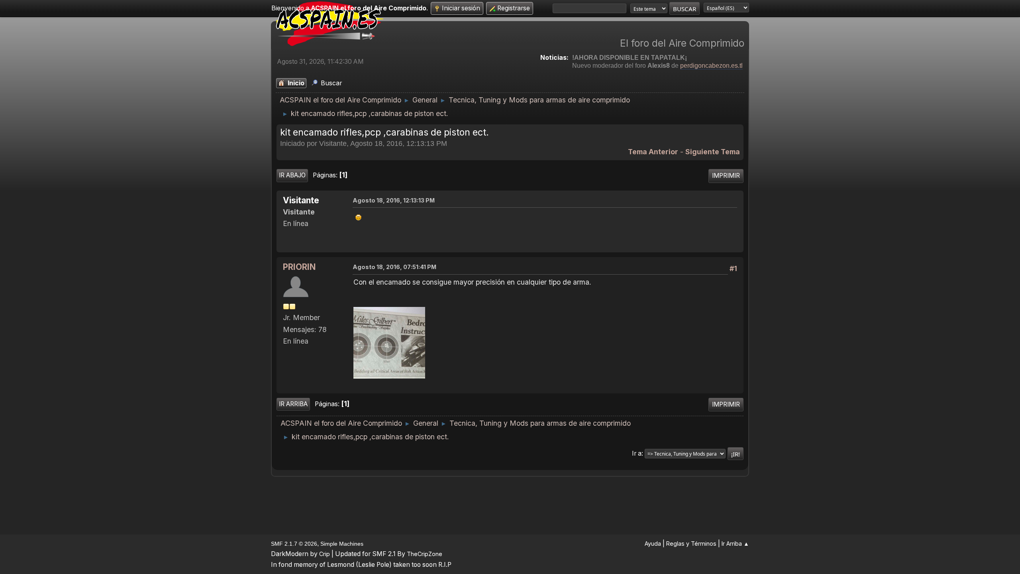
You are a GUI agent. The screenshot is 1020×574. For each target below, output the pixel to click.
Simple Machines (341, 544)
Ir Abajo (292, 175)
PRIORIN (299, 267)
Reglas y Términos (691, 543)
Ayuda (653, 543)
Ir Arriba (293, 404)
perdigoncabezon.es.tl (711, 65)
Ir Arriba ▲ (735, 543)
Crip (324, 553)
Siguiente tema (712, 151)
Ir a (636, 453)
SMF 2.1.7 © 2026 (294, 544)
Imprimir (726, 175)
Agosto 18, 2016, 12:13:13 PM (394, 200)
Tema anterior (653, 151)
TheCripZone (424, 553)
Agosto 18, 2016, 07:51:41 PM (394, 266)
